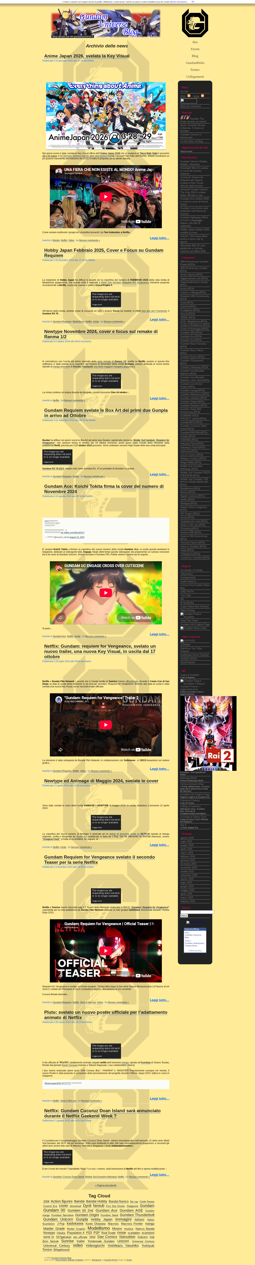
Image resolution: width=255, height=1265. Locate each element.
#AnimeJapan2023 (53, 1083)
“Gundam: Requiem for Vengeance (149, 907)
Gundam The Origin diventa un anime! (193, 120)
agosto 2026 (187, 837)
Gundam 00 (54, 1210)
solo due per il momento (154, 311)
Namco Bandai (145, 1228)
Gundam (189, 943)
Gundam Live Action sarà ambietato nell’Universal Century (194, 211)
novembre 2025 (189, 867)
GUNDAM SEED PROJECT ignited (189, 417)
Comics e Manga (190, 292)
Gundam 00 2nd (80, 1210)
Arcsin (129, 1260)
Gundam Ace (59, 636)
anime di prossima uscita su (129, 834)
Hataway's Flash (189, 447)
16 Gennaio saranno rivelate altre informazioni (83, 156)
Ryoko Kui (81, 836)
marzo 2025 (187, 897)
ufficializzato (132, 681)
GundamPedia (195, 63)
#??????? (66, 1083)
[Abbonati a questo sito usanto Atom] (202, 96)
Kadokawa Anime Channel (195, 655)
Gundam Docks (189, 356)
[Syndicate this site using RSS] (188, 96)
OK (193, 2)
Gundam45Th (188, 422)
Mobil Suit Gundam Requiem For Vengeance (125, 282)
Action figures (188, 274)
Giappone (132, 1206)
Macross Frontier (132, 1223)
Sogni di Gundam (190, 674)
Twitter (195, 70)
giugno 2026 (187, 845)
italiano (139, 1219)
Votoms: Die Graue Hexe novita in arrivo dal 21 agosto (193, 239)
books (184, 288)
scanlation (134, 1232)
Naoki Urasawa (69, 1065)
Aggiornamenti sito (191, 278)
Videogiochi (187, 553)
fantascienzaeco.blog (192, 784)
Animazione (199, 943)
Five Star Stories (115, 1206)
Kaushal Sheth (111, 1260)
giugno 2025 (187, 886)
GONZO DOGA (189, 658)
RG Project (186, 513)
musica (128, 1228)
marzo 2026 (187, 852)
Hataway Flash (189, 443)
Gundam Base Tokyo (192, 350)
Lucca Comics (188, 454)
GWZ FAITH (187, 591)
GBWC (184, 317)
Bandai (79, 1201)
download (75, 1206)
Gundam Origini (189, 401)
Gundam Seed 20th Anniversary (190, 410)
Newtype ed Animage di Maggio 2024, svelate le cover (101, 780)
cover (63, 1205)
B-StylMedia (187, 602)
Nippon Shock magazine (194, 507)
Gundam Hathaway (191, 367)
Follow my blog (195, 951)
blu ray (134, 1201)
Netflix (64, 240)
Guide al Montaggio (191, 328)
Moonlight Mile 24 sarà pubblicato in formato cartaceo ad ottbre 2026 (193, 248)
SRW (92, 1236)
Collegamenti (195, 76)
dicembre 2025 (188, 864)
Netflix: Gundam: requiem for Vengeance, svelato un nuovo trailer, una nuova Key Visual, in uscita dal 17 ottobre (100, 651)
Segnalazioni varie (190, 521)
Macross (113, 1223)
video (78, 1245)
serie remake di (111, 361)
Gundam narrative (190, 398)
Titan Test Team (189, 620)
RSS (191, 264)
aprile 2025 (186, 893)
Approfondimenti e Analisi (194, 282)
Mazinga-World (189, 778)
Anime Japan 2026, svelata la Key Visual (87, 55)
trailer (81, 1241)
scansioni (148, 1232)
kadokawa (75, 1223)
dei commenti (191, 106)
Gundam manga (189, 390)
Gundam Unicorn (58, 1219)
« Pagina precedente (105, 1185)
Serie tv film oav (88, 1002)
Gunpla (184, 436)
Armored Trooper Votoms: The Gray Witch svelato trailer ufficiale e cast (194, 192)
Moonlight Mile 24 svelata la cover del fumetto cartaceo (194, 171)
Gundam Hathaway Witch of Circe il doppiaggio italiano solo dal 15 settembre (194, 221)
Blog (195, 56)
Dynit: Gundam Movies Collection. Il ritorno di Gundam (192, 128)
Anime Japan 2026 (110, 153)
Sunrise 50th (187, 532)
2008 (46, 1201)
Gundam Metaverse (191, 394)
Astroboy (146, 1062)
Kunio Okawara (95, 1223)
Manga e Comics (190, 458)
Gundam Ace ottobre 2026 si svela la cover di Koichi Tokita (194, 201)
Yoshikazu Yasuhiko (191, 557)
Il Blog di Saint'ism (191, 806)
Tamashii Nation (189, 542)
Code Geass (147, 1201)
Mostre (56, 240)
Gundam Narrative (62, 1215)
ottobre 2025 (187, 871)
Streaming (186, 528)
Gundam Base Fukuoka (193, 343)
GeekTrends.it (188, 581)
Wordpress (96, 1260)
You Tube (186, 595)
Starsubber (127, 1237)
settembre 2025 (189, 875)
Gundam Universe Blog (61, 1258)
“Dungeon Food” (51, 839)
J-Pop (60, 1223)
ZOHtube (185, 644)
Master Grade (54, 1228)
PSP (97, 1232)
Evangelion (186, 310)
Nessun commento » (89, 240)
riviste (96, 321)
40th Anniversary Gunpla (194, 268)
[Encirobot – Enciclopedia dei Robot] (209, 770)
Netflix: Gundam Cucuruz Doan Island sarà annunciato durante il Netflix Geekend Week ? (102, 1113)
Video (71, 240)
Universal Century (190, 800)
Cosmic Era (50, 1206)
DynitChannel (188, 662)
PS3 (89, 1233)
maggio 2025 (187, 890)
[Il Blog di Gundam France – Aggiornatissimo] (195, 616)
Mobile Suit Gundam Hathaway (101, 1177)
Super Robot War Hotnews (195, 606)
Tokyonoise (187, 573)
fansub (184, 313)
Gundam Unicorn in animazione (190, 136)
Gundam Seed (109, 1215)
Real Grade (108, 1232)
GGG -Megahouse (190, 321)
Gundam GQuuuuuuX (192, 360)
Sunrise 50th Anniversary (194, 536)
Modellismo (78, 321)
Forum (195, 49)
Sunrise (67, 1241)
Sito (195, 42)
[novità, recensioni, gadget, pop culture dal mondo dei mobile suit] (194, 628)
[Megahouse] (61, 1249)
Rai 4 (183, 825)
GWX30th (186, 440)
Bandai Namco (119, 1201)
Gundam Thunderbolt (137, 1215)
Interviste (186, 451)
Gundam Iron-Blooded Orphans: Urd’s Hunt (192, 379)
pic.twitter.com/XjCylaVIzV (72, 532)
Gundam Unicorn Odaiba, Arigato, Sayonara (194, 163)
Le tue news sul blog (192, 141)
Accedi (184, 91)
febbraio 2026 (188, 856)
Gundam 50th (188, 332)
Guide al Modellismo (192, 325)
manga (125, 1062)
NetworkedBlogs (191, 929)
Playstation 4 (75, 1232)
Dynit (183, 302)
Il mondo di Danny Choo (193, 816)
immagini (123, 1219)
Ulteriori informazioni (178, 2)
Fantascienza (191, 946)
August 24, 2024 (77, 537)
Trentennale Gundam (101, 1241)
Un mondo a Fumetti (192, 570)
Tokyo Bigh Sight (149, 153)
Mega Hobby (187, 462)
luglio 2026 (186, 841)
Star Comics (107, 1237)
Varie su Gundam (190, 546)
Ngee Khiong (187, 610)
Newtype (185, 503)
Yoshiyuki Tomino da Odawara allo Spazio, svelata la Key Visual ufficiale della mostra (191, 181)
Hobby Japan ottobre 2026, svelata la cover (195, 231)
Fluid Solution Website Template (69, 1260)
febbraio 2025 (188, 901)
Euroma (185, 306)
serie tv (48, 1237)
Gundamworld (188, 577)
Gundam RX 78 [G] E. (53, 468)
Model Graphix (76, 1228)
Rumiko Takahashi (83, 366)
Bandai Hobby (96, 1201)
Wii (182, 599)
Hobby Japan (101, 1219)
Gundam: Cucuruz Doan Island (68, 1177)
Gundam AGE (131, 1210)
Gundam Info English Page (195, 624)
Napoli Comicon (189, 496)
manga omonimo (61, 366)
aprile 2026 (186, 849)
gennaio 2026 (188, 860)
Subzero (142, 1236)
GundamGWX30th (190, 432)
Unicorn (123, 1241)
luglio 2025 (186, 882)
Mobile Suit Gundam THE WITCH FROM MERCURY (194, 480)
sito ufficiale (80, 1236)
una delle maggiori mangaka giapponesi (114, 366)
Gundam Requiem (62, 321)
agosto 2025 (187, 878)
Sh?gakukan (63, 1236)
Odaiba (61, 1232)
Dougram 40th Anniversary (195, 296)
